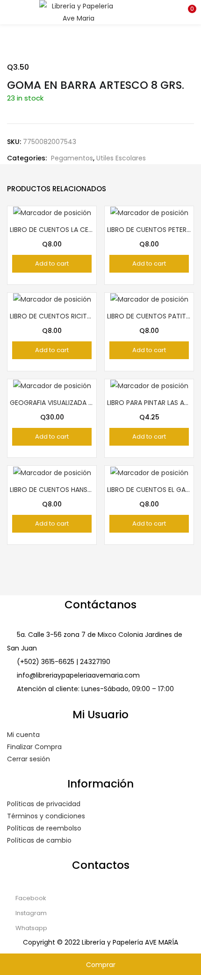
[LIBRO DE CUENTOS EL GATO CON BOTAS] (149, 472)
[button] (187, 11)
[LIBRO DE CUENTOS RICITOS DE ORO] (52, 298)
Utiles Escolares (121, 158)
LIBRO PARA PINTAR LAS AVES (149, 402)
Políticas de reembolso (44, 828)
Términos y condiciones (46, 816)
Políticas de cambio (39, 840)
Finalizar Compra (34, 746)
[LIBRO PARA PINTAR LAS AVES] (149, 385)
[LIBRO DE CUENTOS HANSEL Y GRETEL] (52, 472)
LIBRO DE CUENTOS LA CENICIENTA (52, 229)
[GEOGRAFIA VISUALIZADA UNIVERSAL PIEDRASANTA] (52, 385)
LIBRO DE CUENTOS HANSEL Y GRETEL (52, 489)
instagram (30, 913)
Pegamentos (72, 158)
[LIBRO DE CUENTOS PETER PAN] (149, 212)
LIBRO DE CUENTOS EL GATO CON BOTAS (149, 489)
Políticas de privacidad (43, 804)
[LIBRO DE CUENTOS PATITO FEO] (149, 298)
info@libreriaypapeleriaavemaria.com (78, 675)
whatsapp (30, 928)
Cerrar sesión (28, 759)
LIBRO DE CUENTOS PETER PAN (149, 229)
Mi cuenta (23, 734)
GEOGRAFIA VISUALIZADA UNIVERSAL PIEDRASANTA (52, 402)
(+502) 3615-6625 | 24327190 (63, 661)
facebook (30, 898)
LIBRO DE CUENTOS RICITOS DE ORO (52, 316)
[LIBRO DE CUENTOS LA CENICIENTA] (52, 212)
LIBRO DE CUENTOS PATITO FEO (149, 316)
